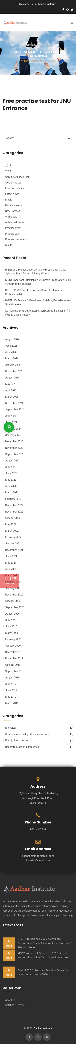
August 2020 (12, 613)
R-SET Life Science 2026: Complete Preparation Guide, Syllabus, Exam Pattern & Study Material (45, 943)
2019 (8, 171)
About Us (10, 1000)
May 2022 (10, 524)
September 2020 (14, 607)
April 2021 (11, 569)
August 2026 (12, 339)
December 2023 (14, 441)
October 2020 (13, 601)
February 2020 (13, 639)
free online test (13, 182)
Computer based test (17, 177)
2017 (8, 165)
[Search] (69, 138)
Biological (10, 727)
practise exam (13, 233)
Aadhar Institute (43, 1028)
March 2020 (12, 632)
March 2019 (12, 703)
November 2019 (14, 658)
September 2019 (14, 671)
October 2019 (13, 664)
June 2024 (11, 422)
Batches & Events (15, 1005)
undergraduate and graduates (22, 746)
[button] (9, 427)
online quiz (11, 216)
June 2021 (11, 556)
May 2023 (10, 479)
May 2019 (10, 696)
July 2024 (10, 415)
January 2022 (13, 543)
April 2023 (11, 486)
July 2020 (10, 620)
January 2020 (13, 645)
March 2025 (12, 396)
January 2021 (13, 588)
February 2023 (13, 498)
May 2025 (10, 384)
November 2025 (14, 371)
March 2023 (12, 492)
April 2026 (11, 352)
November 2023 (14, 447)
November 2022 (14, 511)
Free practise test (38, 45)
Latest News (12, 194)
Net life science (13, 205)
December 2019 (14, 652)
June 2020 (11, 626)
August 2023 (12, 460)
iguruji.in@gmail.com (38, 860)
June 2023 (11, 473)
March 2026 (12, 358)
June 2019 (11, 690)
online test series (14, 222)
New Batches (12, 211)
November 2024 (14, 403)
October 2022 (13, 518)
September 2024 (14, 409)
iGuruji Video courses (16, 740)
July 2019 (10, 684)
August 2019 (12, 677)
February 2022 (13, 537)
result (8, 245)
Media (8, 199)
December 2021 (14, 550)
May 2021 (10, 562)
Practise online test (16, 239)
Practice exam (13, 228)
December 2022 (14, 505)
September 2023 (14, 454)
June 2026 (11, 345)
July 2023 (10, 467)
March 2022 (12, 530)
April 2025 (11, 390)
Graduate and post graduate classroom (27, 734)
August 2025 (12, 377)
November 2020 (14, 594)
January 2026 (13, 364)
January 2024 (13, 435)
